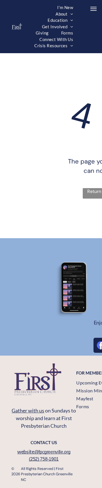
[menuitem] (65, 7)
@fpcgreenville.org (52, 452)
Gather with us (28, 410)
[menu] (93, 8)
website (25, 451)
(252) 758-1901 (44, 459)
